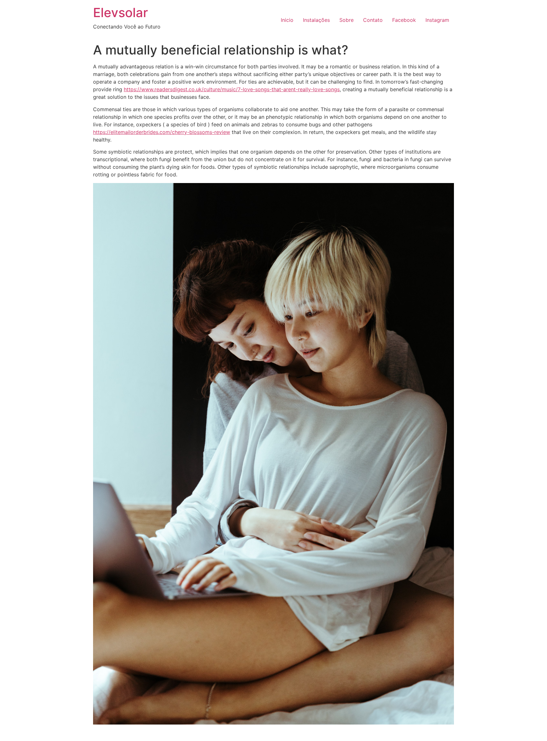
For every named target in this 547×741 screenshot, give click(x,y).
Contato (373, 20)
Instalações (316, 20)
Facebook (404, 20)
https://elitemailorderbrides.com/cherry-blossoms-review (161, 132)
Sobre (346, 20)
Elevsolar (120, 12)
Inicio (287, 20)
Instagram (437, 20)
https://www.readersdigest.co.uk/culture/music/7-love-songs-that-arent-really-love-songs (232, 89)
